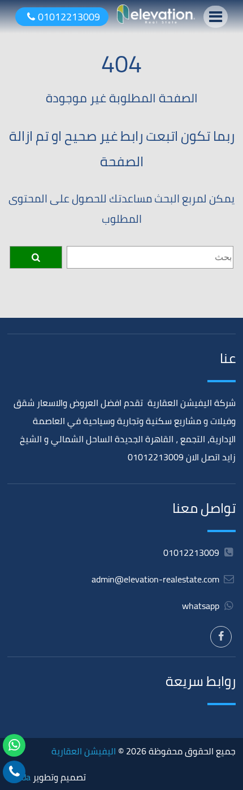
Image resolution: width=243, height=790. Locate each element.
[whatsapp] (14, 745)
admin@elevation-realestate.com (155, 579)
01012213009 (69, 16)
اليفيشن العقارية (83, 750)
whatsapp (202, 605)
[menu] (215, 17)
